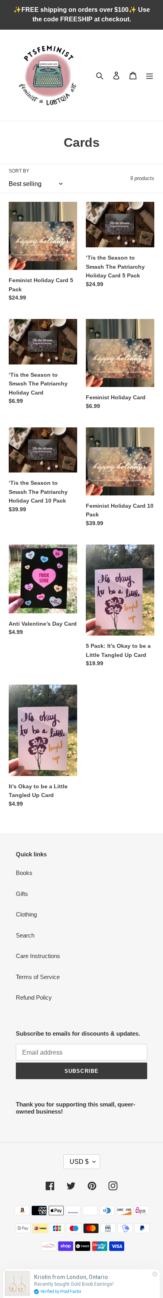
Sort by (19, 171)
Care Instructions (38, 956)
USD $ (79, 1161)
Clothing (26, 914)
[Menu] (149, 75)
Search (25, 935)
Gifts (22, 893)
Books (24, 872)
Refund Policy (34, 997)
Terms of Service (38, 977)
